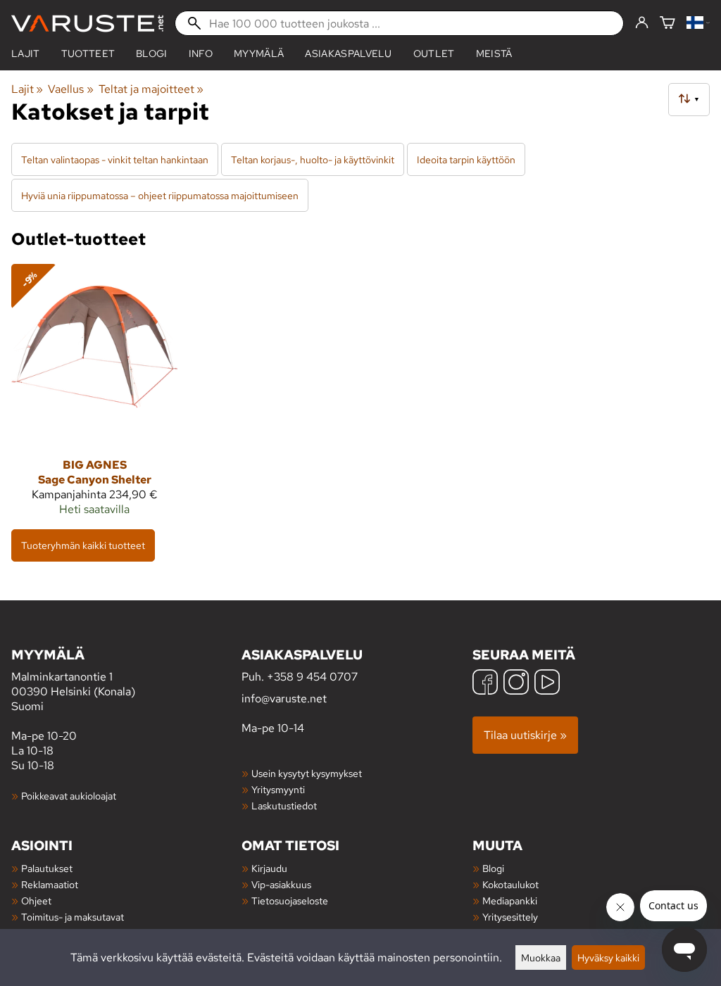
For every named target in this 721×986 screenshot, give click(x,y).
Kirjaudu (269, 868)
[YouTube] (547, 683)
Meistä (494, 53)
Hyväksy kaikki (608, 957)
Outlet (434, 53)
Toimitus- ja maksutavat (72, 916)
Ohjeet (36, 900)
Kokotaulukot (510, 884)
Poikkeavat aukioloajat (68, 795)
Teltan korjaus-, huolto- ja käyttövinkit (312, 159)
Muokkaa (540, 957)
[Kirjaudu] (641, 23)
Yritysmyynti (278, 789)
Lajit (25, 53)
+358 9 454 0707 (312, 676)
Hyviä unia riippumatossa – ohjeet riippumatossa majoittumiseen (160, 195)
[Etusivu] (87, 23)
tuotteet (88, 53)
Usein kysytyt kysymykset (306, 773)
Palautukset (47, 868)
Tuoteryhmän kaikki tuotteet (83, 545)
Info (201, 53)
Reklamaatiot (49, 884)
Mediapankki (509, 900)
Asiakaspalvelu (348, 53)
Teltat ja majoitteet (151, 89)
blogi (152, 53)
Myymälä (259, 53)
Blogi (493, 868)
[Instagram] (516, 683)
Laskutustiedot (284, 805)
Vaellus (70, 89)
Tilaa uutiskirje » (525, 735)
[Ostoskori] (667, 23)
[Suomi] (698, 23)
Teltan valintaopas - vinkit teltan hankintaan (114, 159)
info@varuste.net (284, 698)
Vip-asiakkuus (281, 884)
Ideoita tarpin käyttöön (466, 159)
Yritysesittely (510, 916)
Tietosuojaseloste (289, 900)
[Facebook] (485, 683)
